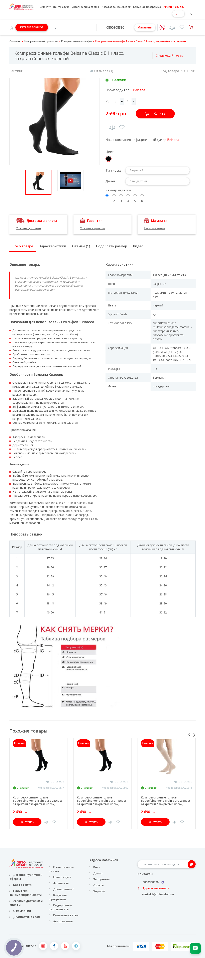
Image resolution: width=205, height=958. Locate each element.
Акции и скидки (174, 7)
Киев (96, 867)
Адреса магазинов (156, 888)
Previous (189, 735)
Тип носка (114, 170)
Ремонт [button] (44, 7)
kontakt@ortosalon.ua (158, 894)
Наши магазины (154, 228)
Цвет (110, 152)
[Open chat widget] (195, 948)
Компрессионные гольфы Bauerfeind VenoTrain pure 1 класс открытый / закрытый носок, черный (101, 802)
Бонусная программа (147, 7)
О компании (22, 911)
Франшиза (61, 883)
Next (194, 735)
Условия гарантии (92, 228)
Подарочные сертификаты (60, 907)
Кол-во (111, 102)
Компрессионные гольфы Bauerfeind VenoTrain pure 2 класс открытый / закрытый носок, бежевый (165, 802)
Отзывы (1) (81, 246)
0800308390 (115, 27)
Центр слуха (61, 7)
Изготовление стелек (116, 7)
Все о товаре (22, 246)
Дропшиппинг (63, 889)
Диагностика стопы (85, 7)
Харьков (99, 891)
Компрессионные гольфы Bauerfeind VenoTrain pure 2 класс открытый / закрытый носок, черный (37, 802)
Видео (138, 246)
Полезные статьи (65, 915)
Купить (160, 113)
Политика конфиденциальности (25, 893)
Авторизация (62, 921)
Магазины (145, 27)
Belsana (139, 90)
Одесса (98, 885)
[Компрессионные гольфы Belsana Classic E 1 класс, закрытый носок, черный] (54, 121)
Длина (111, 181)
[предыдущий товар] (148, 55)
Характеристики (52, 246)
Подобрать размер (111, 246)
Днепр (97, 873)
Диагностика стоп (26, 917)
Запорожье (101, 879)
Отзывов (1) (103, 71)
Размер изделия (118, 190)
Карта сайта (22, 885)
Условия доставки (28, 228)
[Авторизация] (162, 27)
